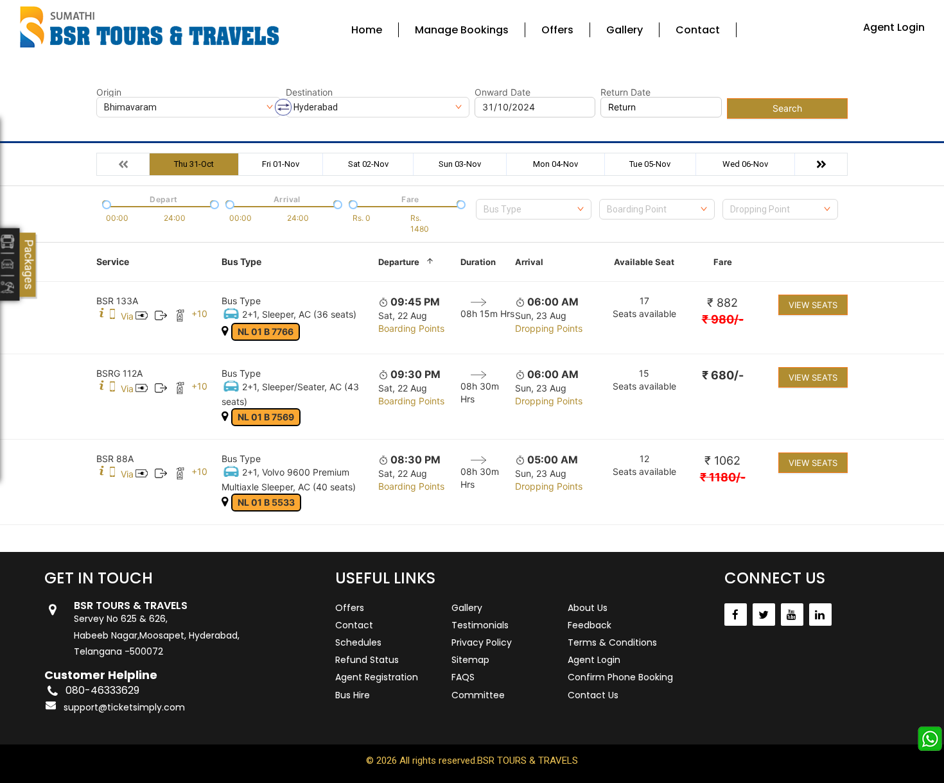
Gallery (624, 30)
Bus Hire (352, 695)
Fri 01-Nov (280, 164)
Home (366, 30)
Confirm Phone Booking (620, 677)
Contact (698, 30)
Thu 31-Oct (194, 164)
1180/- (723, 477)
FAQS (463, 677)
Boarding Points (411, 328)
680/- (723, 375)
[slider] (105, 203)
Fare (722, 262)
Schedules (358, 642)
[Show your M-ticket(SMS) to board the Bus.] (112, 316)
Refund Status (367, 659)
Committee (478, 695)
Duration (478, 262)
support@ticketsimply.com (124, 707)
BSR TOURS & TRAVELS (527, 760)
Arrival (529, 262)
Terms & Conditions (612, 642)
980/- (723, 319)
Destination (309, 92)
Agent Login (894, 27)
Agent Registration (376, 677)
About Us (587, 607)
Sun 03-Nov (460, 164)
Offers (557, 30)
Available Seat (644, 262)
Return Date (625, 92)
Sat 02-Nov (368, 164)
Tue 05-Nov (649, 164)
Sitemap (470, 659)
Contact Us (593, 695)
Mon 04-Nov (555, 164)
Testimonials (480, 625)
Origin (108, 92)
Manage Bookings (462, 30)
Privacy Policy (481, 642)
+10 (199, 313)
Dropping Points (548, 328)
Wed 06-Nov (745, 164)
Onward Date (502, 92)
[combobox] (534, 209)
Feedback (589, 625)
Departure (398, 262)
